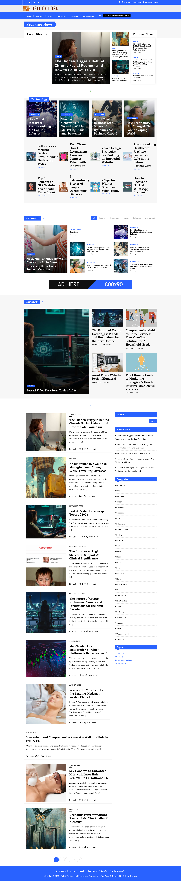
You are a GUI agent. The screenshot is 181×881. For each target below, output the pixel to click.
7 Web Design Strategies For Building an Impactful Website (111, 155)
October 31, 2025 (77, 594)
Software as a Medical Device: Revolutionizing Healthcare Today (49, 155)
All (94, 218)
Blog (118, 491)
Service (119, 606)
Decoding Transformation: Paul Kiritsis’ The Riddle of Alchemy (88, 818)
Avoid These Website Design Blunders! (106, 377)
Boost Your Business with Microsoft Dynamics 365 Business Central (105, 126)
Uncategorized (150, 218)
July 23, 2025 (74, 641)
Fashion (126, 218)
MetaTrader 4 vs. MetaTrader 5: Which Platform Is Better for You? (88, 649)
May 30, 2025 (75, 810)
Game (118, 546)
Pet (117, 590)
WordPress (104, 876)
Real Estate (121, 595)
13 (73, 859)
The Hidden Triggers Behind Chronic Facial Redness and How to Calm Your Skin (79, 65)
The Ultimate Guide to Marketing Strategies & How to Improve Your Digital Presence (140, 382)
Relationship (121, 601)
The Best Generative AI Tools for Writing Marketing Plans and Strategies (73, 126)
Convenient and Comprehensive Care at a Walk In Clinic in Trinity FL (67, 739)
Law (118, 568)
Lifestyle (120, 573)
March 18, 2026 (76, 506)
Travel (114, 48)
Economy (102, 218)
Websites (120, 639)
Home (119, 562)
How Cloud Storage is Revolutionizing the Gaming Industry (40, 126)
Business (115, 76)
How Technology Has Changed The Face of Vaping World (139, 128)
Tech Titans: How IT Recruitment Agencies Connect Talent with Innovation (78, 155)
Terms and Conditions (124, 660)
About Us (119, 657)
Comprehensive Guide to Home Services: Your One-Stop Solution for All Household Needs (141, 337)
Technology (34, 115)
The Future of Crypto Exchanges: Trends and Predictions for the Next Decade (106, 335)
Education (120, 524)
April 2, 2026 (75, 415)
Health (58, 56)
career (119, 502)
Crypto (119, 518)
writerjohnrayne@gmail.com (117, 15)
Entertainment (114, 218)
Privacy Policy (120, 663)
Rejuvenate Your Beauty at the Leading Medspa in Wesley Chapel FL (88, 693)
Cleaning (120, 507)
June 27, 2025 (75, 685)
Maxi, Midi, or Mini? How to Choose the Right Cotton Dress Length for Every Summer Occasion (45, 264)
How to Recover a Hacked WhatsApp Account (141, 185)
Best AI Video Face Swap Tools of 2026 (119, 79)
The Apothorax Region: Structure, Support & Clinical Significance (85, 554)
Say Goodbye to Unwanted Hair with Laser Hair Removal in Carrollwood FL (88, 774)
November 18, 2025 (77, 546)
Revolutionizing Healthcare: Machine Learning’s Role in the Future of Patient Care (145, 155)
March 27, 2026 (76, 459)
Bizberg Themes (130, 876)
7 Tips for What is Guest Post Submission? (110, 185)
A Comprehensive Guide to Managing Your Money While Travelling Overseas (120, 54)
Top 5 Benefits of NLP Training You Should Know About (47, 185)
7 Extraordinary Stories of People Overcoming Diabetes (79, 185)
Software (120, 612)
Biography (120, 485)
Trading (74, 675)
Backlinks (74, 232)
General (119, 551)
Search (120, 414)
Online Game (121, 584)
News (118, 579)
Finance (119, 540)
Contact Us (119, 653)
